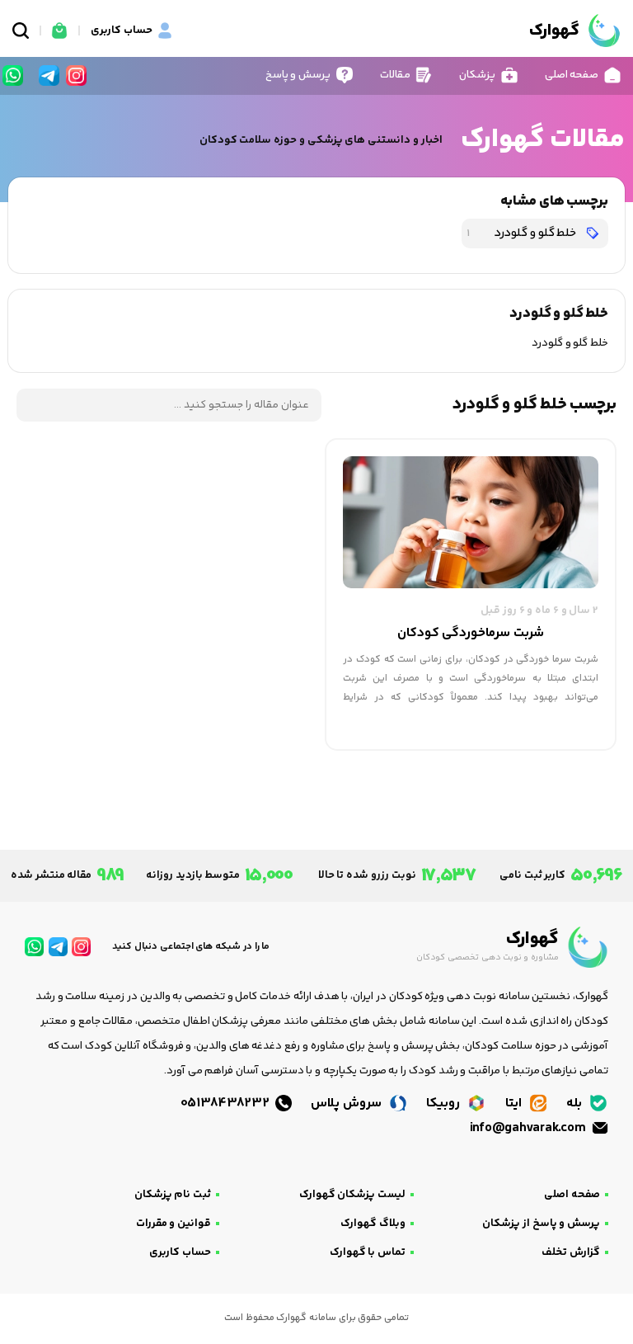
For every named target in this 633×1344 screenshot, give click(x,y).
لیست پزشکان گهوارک (352, 1194)
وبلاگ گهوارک (373, 1223)
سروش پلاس (347, 1103)
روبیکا (444, 1103)
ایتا (515, 1103)
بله (575, 1103)
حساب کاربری (180, 1252)
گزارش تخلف (571, 1252)
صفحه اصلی (572, 1194)
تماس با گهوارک (368, 1252)
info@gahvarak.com (529, 1128)
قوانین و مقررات (173, 1223)
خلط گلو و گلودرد (523, 233)
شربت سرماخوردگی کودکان (470, 633)
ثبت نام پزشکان (172, 1194)
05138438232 (227, 1103)
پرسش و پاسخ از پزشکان (541, 1223)
